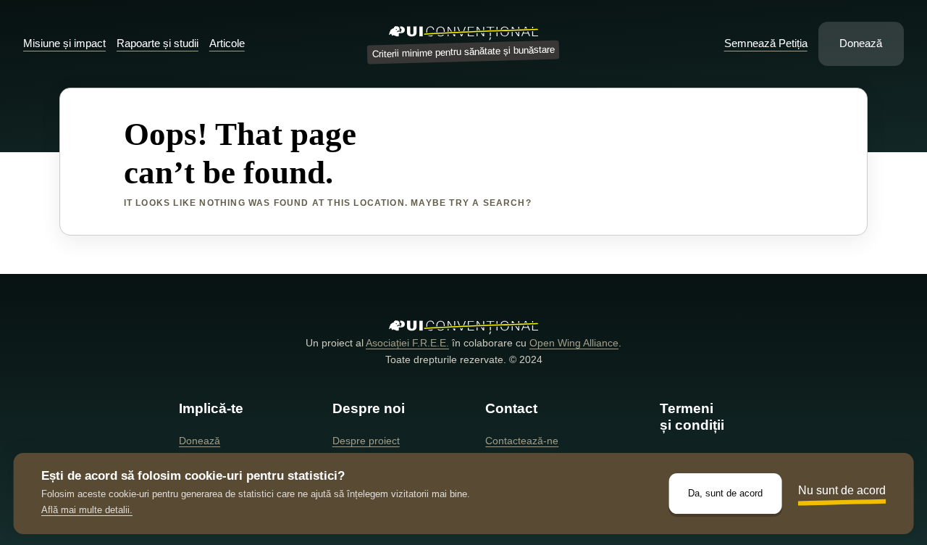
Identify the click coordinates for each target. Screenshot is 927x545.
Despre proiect (366, 440)
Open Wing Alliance (573, 343)
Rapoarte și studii (157, 43)
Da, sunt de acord (725, 493)
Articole (227, 43)
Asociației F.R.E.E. (407, 343)
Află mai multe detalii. (87, 509)
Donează (860, 43)
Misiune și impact (64, 43)
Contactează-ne (521, 440)
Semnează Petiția (766, 43)
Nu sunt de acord (842, 490)
